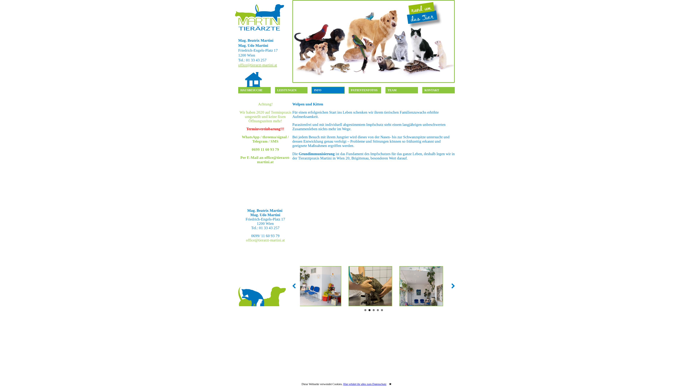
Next (450, 41)
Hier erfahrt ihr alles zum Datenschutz (364, 384)
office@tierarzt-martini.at (257, 65)
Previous (296, 41)
